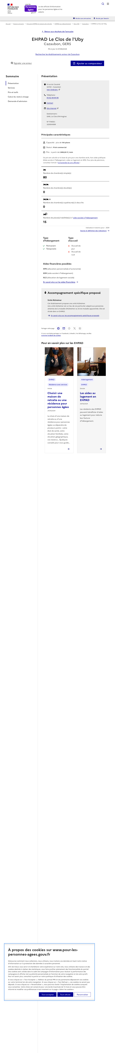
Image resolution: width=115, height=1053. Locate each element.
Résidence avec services (58, 384)
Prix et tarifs (13, 92)
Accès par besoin (102, 18)
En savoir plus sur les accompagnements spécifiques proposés (75, 315)
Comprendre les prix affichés (69, 163)
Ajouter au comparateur (89, 63)
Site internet (51, 108)
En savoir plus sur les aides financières (59, 282)
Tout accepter (48, 994)
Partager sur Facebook (69, 328)
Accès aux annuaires (83, 18)
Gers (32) (76, 24)
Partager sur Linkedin (80, 328)
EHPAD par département (63, 24)
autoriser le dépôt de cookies (51, 335)
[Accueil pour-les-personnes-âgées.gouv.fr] (31, 8)
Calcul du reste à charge (18, 96)
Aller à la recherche (103, 3)
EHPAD (51, 379)
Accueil (8, 24)
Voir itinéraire (52, 89)
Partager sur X (74, 328)
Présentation (13, 83)
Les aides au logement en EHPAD (88, 396)
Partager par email (64, 328)
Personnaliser (82, 994)
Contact (50, 103)
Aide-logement (87, 379)
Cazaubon (85, 24)
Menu (108, 3)
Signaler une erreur (23, 63)
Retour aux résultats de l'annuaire (58, 31)
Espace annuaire (18, 24)
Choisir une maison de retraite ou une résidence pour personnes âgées (58, 400)
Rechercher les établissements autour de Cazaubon (57, 54)
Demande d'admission (17, 101)
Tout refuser (65, 994)
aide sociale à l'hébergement (85, 217)
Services (11, 87)
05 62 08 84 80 (53, 98)
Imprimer (58, 328)
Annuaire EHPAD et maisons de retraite (39, 24)
